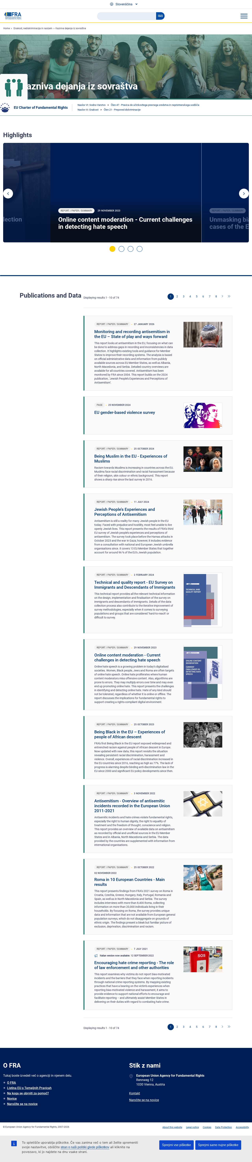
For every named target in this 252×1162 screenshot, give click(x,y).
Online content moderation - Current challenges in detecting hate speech (125, 223)
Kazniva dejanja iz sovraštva (71, 28)
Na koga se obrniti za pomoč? (28, 1093)
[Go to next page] (223, 296)
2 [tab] (121, 249)
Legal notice (192, 1127)
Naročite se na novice (22, 1104)
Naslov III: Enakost (88, 109)
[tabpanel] (126, 192)
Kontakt (134, 1093)
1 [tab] (112, 249)
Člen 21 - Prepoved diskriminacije (122, 109)
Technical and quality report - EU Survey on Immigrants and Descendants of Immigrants (134, 585)
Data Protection (223, 1127)
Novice (12, 1099)
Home (6, 28)
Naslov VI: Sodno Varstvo (92, 104)
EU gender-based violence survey (124, 412)
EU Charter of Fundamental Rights (41, 107)
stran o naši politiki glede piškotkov (85, 1147)
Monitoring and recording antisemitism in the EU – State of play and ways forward (132, 334)
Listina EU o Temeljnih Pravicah (29, 1088)
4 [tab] (140, 249)
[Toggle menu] (244, 16)
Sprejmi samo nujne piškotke (218, 1145)
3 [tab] (130, 249)
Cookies (207, 1127)
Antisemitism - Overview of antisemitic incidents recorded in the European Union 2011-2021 (132, 806)
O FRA (11, 1083)
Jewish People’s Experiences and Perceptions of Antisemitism (124, 512)
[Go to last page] (229, 296)
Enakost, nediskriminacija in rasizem (33, 28)
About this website (172, 1127)
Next (244, 193)
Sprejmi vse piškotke (176, 1145)
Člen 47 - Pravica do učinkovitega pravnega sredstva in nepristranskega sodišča (155, 104)
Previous (8, 193)
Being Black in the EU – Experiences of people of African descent (129, 734)
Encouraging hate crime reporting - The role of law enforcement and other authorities (134, 965)
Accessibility (242, 1127)
